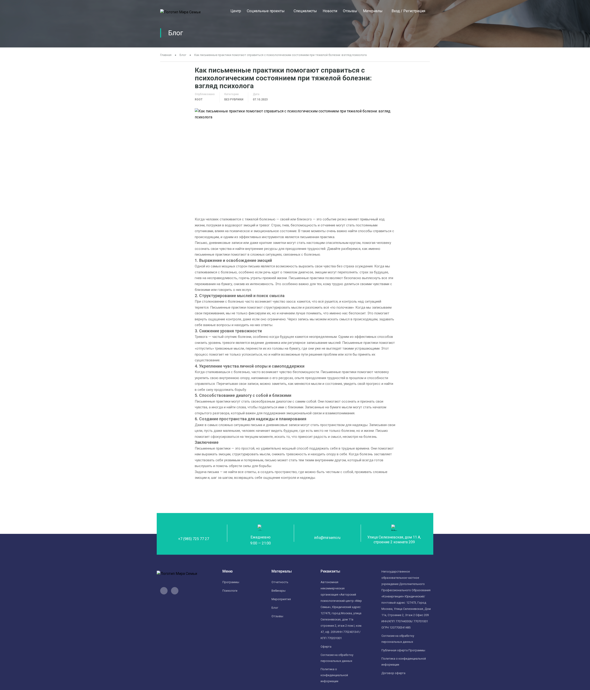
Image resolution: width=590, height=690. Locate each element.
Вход (396, 11)
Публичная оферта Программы (403, 650)
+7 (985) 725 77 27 (193, 539)
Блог (183, 55)
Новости (330, 11)
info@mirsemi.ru (327, 537)
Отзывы (350, 11)
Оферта (326, 646)
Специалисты (305, 11)
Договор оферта (393, 673)
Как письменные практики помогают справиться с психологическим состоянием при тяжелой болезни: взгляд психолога (280, 55)
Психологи (229, 590)
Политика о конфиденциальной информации (403, 661)
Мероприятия (281, 599)
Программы (230, 582)
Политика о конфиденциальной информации (334, 675)
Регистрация (414, 11)
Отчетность (279, 582)
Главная (165, 55)
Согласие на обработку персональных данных (337, 658)
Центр (235, 11)
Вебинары (278, 590)
